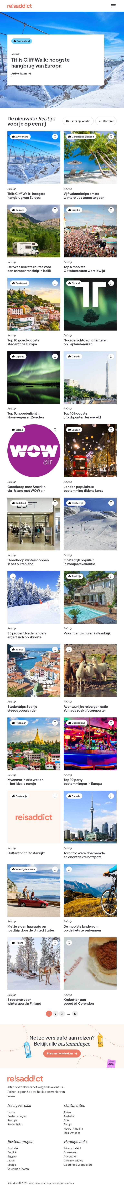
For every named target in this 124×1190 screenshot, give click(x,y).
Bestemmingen (16, 1116)
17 (75, 1013)
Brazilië (11, 1152)
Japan (11, 1160)
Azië (66, 1120)
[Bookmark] (14, 50)
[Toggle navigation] (113, 6)
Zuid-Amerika (72, 1132)
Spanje (11, 1164)
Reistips (12, 1120)
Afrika (67, 1112)
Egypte (12, 1156)
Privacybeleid (72, 1148)
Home (11, 1112)
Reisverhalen (15, 1124)
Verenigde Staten (18, 1168)
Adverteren (70, 1156)
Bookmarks (71, 1152)
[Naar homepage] (19, 6)
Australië (69, 1116)
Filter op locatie (80, 121)
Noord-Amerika (73, 1128)
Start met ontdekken (60, 1053)
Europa (68, 1124)
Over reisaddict (73, 1160)
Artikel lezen (19, 73)
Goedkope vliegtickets (78, 1164)
